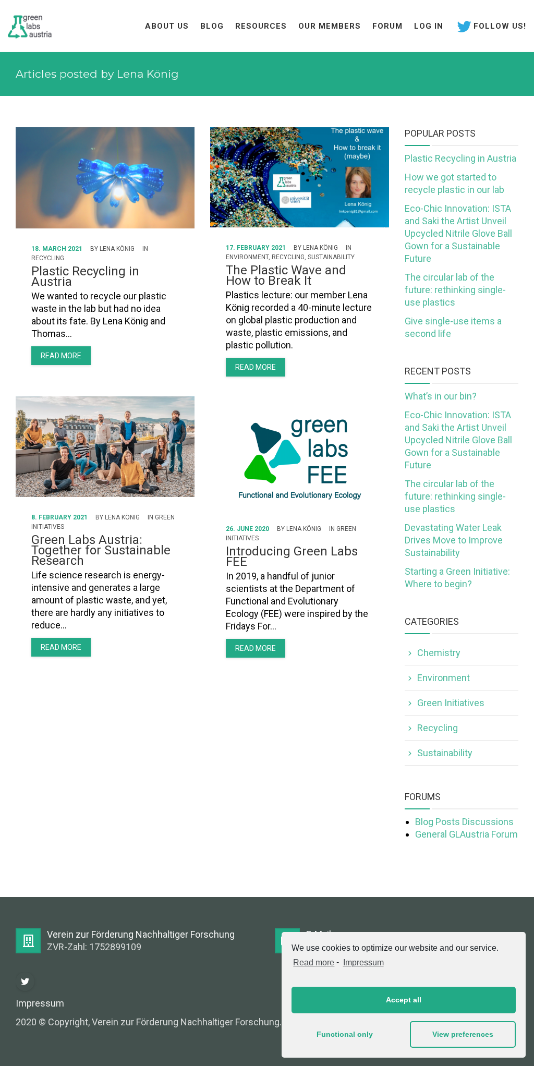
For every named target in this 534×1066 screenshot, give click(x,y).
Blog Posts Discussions (464, 821)
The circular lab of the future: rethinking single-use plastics (455, 290)
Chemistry (438, 652)
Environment (247, 257)
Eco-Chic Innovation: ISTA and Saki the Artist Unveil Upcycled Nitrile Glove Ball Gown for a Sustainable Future (458, 233)
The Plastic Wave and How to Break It (286, 275)
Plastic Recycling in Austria (85, 276)
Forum (387, 26)
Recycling (47, 258)
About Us (167, 26)
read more (61, 356)
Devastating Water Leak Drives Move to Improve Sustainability (454, 540)
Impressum (363, 962)
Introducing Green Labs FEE (292, 556)
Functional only (345, 1034)
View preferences (462, 1034)
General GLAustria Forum (466, 834)
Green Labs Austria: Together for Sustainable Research (101, 550)
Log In (428, 26)
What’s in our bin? (441, 396)
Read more (313, 962)
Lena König (117, 248)
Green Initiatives (450, 702)
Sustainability (331, 257)
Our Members (329, 26)
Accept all (403, 1000)
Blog (212, 26)
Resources (261, 26)
